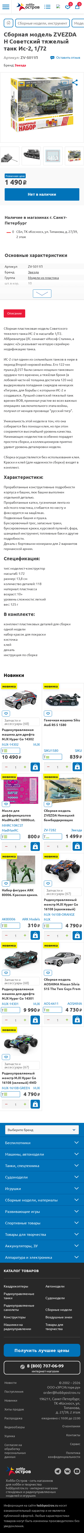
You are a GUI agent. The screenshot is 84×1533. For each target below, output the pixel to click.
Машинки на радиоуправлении (17, 1326)
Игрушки (13, 1188)
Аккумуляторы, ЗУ (21, 1245)
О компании (71, 1426)
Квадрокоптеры (16, 1286)
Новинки (14, 675)
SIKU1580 (51, 750)
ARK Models (31, 919)
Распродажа (13, 1418)
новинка (9, 686)
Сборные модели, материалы (31, 1199)
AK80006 (8, 919)
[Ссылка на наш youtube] (77, 1471)
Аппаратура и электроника (28, 1257)
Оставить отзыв (68, 57)
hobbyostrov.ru (47, 1505)
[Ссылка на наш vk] (67, 1471)
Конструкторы (15, 1317)
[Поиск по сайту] (58, 7)
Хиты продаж (14, 1409)
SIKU (78, 750)
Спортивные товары (22, 1222)
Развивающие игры (22, 1211)
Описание (14, 313)
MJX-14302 (10, 744)
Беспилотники (18, 1142)
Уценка (9, 1436)
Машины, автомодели (24, 1154)
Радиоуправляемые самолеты (19, 1307)
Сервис (75, 1444)
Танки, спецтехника (22, 1165)
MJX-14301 (10, 1003)
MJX (36, 744)
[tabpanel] (42, 103)
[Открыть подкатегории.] (73, 1142)
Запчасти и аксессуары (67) (58, 892)
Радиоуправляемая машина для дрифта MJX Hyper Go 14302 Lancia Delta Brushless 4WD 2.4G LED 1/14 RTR (20, 738)
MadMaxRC (10, 830)
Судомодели (16, 1177)
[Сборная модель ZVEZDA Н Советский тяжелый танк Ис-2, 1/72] (9, 156)
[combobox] (42, 1129)
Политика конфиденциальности (64, 1455)
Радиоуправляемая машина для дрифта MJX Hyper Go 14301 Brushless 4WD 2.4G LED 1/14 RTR (20, 998)
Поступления (13, 1391)
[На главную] (28, 7)
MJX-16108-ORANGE (59, 914)
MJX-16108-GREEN (16, 1088)
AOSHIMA (74, 1003)
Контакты (73, 1435)
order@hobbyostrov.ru (61, 1392)
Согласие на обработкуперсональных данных (15, 1451)
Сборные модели (59, 1309)
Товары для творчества (25, 1234)
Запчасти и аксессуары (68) (16, 722)
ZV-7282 (50, 830)
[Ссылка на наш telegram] (58, 1471)
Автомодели (55, 1286)
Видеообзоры (14, 1427)
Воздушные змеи (59, 1317)
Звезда (33, 272)
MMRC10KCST (12, 825)
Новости (10, 1383)
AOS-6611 (51, 1003)
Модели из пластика (43, 277)
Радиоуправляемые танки (19, 1295)
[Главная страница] (8, 23)
